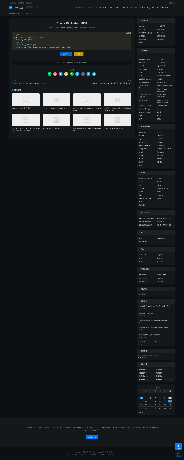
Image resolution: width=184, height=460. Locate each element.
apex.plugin (143, 56)
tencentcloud (143, 241)
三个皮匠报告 (161, 26)
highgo (141, 135)
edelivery (142, 62)
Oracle (89, 7)
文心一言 (160, 258)
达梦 (140, 165)
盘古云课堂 (160, 33)
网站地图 (109, 452)
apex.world (160, 56)
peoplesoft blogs (145, 109)
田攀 (140, 119)
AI (157, 7)
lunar (140, 72)
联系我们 (92, 437)
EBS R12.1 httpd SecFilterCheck (54, 108)
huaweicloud (161, 238)
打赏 (78, 54)
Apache (159, 178)
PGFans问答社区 (144, 145)
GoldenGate (143, 69)
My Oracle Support (163, 76)
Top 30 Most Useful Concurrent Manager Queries (29, 83)
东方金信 (142, 155)
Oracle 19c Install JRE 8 (71, 23)
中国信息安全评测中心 (146, 218)
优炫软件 (160, 155)
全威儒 (159, 112)
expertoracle (161, 66)
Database (100, 7)
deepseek (160, 255)
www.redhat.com (145, 198)
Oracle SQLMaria (145, 105)
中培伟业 (142, 29)
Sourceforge (161, 195)
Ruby (140, 195)
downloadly (143, 275)
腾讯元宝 (142, 261)
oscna (141, 192)
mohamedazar (162, 72)
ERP (116, 7)
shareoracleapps (144, 112)
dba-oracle (160, 59)
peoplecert (142, 278)
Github (159, 182)
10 (170, 398)
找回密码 (29, 3)
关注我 (171, 3)
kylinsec (141, 188)
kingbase (160, 135)
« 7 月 (141, 412)
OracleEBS (78, 7)
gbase (159, 132)
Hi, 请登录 (12, 3)
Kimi (140, 258)
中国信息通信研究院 (163, 218)
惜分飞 (141, 115)
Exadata (142, 66)
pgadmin (160, 142)
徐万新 (163, 7)
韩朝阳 (141, 43)
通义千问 (160, 261)
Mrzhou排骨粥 (161, 275)
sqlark (141, 152)
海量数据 (160, 159)
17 (170, 401)
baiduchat (142, 255)
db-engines (143, 132)
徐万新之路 (16, 7)
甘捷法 (159, 198)
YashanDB (160, 152)
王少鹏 (141, 162)
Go (140, 185)
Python (159, 192)
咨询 (141, 7)
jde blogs (160, 69)
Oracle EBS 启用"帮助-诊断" (21, 108)
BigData (150, 7)
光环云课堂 (160, 29)
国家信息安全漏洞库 (145, 225)
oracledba (142, 142)
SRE (110, 7)
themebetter (143, 281)
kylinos (159, 185)
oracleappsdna (162, 105)
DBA (76, 27)
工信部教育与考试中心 (146, 33)
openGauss (160, 139)
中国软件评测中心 (145, 221)
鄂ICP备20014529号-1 (109, 455)
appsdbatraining (144, 59)
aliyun (141, 238)
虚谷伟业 (160, 162)
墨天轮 (141, 159)
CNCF (141, 182)
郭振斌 (159, 119)
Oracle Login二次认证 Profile (113, 128)
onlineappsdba (144, 82)
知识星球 (142, 36)
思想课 (133, 7)
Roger (159, 109)
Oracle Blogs (161, 82)
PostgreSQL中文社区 (164, 149)
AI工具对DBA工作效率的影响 (52, 128)
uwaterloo (160, 281)
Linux (124, 7)
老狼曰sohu (160, 39)
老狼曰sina (142, 39)
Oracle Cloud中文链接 (164, 86)
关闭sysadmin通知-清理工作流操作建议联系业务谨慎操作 (112, 83)
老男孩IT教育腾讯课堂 (164, 225)
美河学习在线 (161, 36)
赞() (92, 27)
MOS (140, 76)
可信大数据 (160, 221)
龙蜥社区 (142, 205)
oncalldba (160, 79)
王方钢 (159, 115)
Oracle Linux (143, 100)
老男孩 (141, 202)
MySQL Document (145, 79)
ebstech (141, 26)
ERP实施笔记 (161, 62)
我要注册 (21, 3)
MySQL (141, 139)
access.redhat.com (145, 178)
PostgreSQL (161, 145)
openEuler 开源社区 (163, 188)
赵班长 (159, 202)
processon (160, 278)
